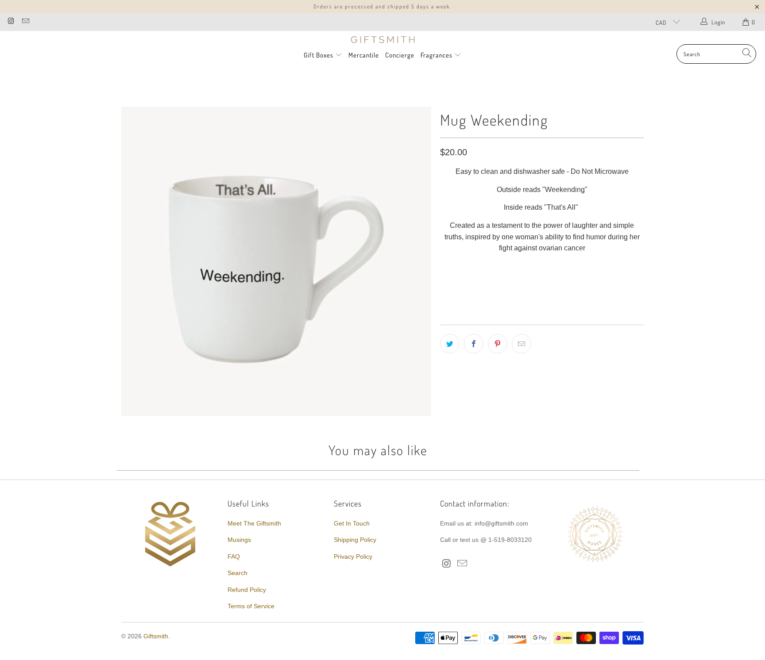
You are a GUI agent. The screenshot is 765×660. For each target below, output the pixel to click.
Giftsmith (155, 636)
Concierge (399, 55)
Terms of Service (251, 606)
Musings (239, 539)
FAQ (234, 556)
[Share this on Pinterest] (497, 343)
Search (237, 572)
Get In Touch (352, 523)
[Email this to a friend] (521, 343)
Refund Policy (247, 589)
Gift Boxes (318, 55)
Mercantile (363, 55)
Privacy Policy (353, 556)
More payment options (591, 297)
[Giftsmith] (383, 39)
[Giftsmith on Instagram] (11, 22)
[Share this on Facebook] (473, 343)
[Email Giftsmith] (25, 22)
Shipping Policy (355, 539)
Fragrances (437, 55)
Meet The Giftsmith (254, 523)
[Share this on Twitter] (450, 343)
